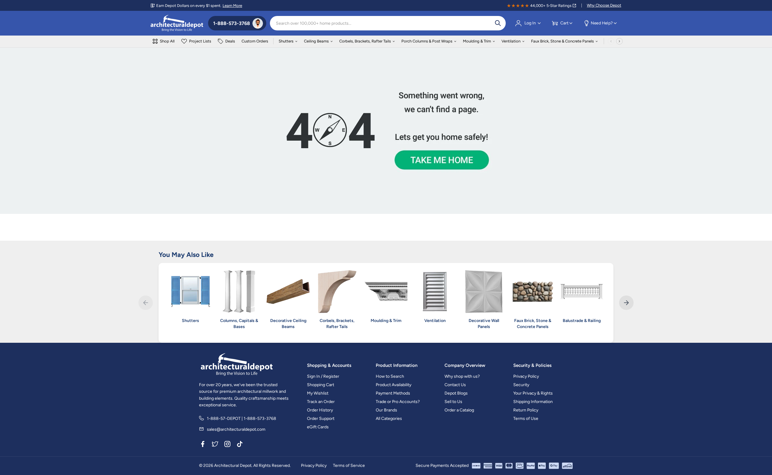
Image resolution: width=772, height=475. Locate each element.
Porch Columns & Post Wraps (426, 41)
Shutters (286, 41)
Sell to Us (453, 401)
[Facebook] (202, 445)
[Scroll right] (619, 41)
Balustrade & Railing (582, 320)
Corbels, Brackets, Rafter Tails (365, 41)
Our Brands (386, 410)
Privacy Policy (526, 376)
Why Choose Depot (604, 5)
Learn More (232, 5)
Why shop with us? (462, 376)
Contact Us (455, 384)
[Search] (497, 23)
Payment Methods (393, 393)
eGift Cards (318, 427)
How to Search (390, 376)
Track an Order (321, 401)
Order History (320, 410)
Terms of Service (349, 465)
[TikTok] (239, 445)
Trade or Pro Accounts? (398, 401)
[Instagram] (227, 445)
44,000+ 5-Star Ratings (550, 6)
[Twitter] (215, 445)
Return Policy (525, 410)
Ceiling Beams (316, 41)
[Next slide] (626, 302)
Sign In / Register (323, 376)
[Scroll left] (611, 41)
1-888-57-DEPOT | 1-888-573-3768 (241, 418)
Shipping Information (533, 401)
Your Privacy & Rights (533, 393)
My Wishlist (317, 393)
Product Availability (393, 384)
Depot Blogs (456, 393)
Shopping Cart (320, 384)
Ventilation (510, 41)
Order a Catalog (459, 410)
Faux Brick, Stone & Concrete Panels (562, 41)
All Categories (389, 418)
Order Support (320, 418)
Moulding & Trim (477, 41)
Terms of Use (525, 418)
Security (521, 384)
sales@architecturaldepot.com (236, 429)
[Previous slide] (145, 302)
